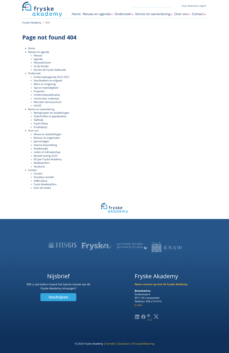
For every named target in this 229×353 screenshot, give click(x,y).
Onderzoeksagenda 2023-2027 (52, 77)
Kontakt (110, 343)
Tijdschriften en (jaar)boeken (50, 116)
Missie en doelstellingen (47, 134)
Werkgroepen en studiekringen (51, 112)
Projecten (39, 91)
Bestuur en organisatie (47, 137)
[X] (156, 316)
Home (31, 48)
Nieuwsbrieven (42, 62)
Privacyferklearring (143, 343)
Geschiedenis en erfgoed (48, 80)
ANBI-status (40, 180)
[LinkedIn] (137, 316)
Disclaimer (124, 343)
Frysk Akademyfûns (45, 184)
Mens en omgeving (45, 84)
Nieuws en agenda (38, 52)
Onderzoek (34, 73)
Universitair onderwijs (46, 98)
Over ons (33, 130)
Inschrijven (58, 297)
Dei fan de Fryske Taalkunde (50, 69)
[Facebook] (143, 316)
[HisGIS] (62, 245)
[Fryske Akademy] (42, 9)
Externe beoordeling (45, 145)
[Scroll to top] (221, 345)
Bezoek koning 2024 (45, 155)
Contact (32, 170)
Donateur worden (44, 177)
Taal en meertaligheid (46, 87)
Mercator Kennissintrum (48, 102)
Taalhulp (38, 119)
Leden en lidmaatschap (47, 152)
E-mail (138, 305)
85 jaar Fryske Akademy (48, 159)
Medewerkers (41, 162)
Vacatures (39, 166)
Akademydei (41, 148)
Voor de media (42, 187)
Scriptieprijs (40, 127)
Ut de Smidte (41, 66)
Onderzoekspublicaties (47, 94)
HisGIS (37, 105)
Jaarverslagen (41, 141)
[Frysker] (97, 246)
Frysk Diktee (41, 123)
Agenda (38, 59)
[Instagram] (149, 317)
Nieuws (38, 55)
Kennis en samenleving (41, 109)
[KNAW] (166, 247)
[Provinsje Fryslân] (132, 246)
